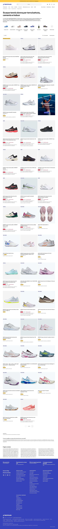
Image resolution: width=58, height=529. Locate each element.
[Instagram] (9, 475)
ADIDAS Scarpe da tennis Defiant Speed (27, 309)
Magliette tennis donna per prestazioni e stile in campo (29, 454)
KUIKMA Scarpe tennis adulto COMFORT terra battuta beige (11, 86)
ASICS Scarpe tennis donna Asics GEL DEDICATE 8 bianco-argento (45, 197)
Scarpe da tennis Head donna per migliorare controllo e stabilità (13, 454)
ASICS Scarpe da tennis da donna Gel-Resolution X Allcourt (10, 338)
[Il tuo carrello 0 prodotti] (54, 4)
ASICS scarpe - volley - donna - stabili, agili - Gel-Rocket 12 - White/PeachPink (11, 364)
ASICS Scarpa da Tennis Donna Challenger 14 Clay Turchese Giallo (46, 364)
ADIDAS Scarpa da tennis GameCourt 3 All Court (28, 139)
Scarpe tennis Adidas (45, 30)
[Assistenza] (50, 4)
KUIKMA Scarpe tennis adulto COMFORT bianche (10, 168)
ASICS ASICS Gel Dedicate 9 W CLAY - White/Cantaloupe (45, 254)
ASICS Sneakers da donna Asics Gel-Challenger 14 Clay (27, 391)
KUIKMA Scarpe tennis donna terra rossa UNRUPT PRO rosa (27, 418)
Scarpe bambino (12, 29)
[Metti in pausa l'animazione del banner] (53, 1)
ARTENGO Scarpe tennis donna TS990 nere (28, 167)
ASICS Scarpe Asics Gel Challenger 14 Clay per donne (46, 282)
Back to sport (46, 112)
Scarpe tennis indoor (32, 30)
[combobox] (52, 35)
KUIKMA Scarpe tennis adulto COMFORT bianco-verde (10, 225)
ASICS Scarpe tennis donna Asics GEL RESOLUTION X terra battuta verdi (10, 282)
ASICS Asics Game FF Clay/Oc (43, 390)
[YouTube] (7, 475)
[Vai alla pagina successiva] (32, 426)
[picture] (11, 46)
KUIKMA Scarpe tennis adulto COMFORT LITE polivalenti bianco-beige (28, 86)
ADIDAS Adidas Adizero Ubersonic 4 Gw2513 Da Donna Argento (46, 86)
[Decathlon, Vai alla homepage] (7, 4)
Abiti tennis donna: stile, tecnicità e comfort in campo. (47, 454)
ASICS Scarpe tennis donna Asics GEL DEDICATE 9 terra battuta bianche (27, 57)
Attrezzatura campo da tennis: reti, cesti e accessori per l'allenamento (32, 456)
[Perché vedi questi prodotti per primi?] (42, 35)
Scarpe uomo (6, 29)
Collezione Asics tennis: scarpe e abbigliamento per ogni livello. (13, 451)
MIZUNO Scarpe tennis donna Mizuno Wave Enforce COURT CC (11, 310)
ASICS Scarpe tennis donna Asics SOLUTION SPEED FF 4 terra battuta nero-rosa (11, 139)
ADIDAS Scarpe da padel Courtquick (9, 112)
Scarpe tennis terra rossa (19, 30)
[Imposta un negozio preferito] (47, 4)
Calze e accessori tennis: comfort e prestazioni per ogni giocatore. (31, 455)
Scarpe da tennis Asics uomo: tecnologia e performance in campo (31, 451)
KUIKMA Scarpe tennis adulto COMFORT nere (46, 138)
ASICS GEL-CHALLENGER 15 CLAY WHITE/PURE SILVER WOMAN (28, 282)
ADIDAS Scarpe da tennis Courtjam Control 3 (46, 337)
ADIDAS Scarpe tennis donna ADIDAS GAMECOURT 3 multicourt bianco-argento (28, 113)
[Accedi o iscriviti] (52, 4)
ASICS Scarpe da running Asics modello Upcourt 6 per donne (10, 418)
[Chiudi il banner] (54, 1)
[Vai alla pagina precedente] (26, 426)
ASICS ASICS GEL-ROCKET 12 (43, 224)
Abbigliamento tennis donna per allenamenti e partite (11, 455)
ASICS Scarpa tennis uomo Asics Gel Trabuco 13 (46, 310)
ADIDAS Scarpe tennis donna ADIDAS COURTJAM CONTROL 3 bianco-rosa (27, 254)
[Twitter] (5, 475)
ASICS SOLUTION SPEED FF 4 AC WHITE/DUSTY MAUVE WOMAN (29, 364)
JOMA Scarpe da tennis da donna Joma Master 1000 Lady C (11, 391)
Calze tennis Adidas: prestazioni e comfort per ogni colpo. (47, 451)
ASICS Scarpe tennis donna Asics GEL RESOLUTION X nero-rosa (10, 197)
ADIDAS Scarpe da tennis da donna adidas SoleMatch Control (28, 225)
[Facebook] (3, 475)
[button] (51, 62)
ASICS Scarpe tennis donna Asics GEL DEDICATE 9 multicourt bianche (45, 57)
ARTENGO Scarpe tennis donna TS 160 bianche (46, 167)
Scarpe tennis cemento (25, 30)
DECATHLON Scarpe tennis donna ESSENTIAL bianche (11, 57)
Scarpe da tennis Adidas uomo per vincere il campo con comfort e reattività (15, 450)
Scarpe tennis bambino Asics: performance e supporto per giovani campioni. (33, 450)
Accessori (38, 29)
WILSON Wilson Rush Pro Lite (8, 253)
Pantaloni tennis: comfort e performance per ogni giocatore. (12, 456)
